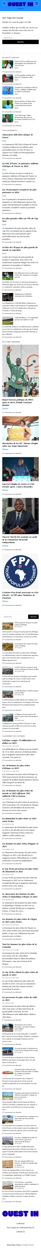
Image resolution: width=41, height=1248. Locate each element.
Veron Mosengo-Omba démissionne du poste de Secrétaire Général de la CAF (25, 117)
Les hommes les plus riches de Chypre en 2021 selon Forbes (19, 920)
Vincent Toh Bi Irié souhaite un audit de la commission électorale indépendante (19, 540)
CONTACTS (20, 1232)
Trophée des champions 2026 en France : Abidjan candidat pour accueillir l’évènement (26, 89)
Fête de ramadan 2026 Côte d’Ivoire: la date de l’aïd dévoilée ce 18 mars (26, 1163)
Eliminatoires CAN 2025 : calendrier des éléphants (23, 295)
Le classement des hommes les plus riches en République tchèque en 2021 (19, 895)
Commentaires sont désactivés (12, 72)
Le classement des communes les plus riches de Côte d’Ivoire (26, 1117)
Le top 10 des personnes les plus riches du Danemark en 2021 (20, 870)
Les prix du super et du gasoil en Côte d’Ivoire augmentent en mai (26, 1049)
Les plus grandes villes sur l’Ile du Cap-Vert (20, 219)
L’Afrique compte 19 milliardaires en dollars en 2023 (19, 741)
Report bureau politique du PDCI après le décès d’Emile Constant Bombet (17, 402)
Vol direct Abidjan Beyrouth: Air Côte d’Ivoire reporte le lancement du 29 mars (26, 1140)
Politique (5, 408)
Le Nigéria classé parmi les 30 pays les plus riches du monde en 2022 (26, 716)
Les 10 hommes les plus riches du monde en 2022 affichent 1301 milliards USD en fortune (17, 793)
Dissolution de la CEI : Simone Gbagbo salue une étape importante (20, 444)
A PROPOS (21, 1223)
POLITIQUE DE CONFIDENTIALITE (20, 1227)
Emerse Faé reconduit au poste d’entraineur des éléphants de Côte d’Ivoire (26, 63)
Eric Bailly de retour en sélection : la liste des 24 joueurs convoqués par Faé (27, 275)
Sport (16, 68)
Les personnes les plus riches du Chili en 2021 (19, 998)
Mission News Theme (13, 1245)
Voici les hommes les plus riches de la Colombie (19, 945)
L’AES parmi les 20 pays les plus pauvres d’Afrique (26, 624)
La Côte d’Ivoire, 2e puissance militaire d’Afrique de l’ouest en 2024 (20, 164)
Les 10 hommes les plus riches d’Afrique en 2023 (16, 766)
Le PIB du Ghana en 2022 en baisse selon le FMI (27, 692)
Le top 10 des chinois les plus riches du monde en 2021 (20, 973)
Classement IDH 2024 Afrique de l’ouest (17, 136)
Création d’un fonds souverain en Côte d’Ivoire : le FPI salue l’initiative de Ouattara (20, 595)
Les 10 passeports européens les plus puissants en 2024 (19, 191)
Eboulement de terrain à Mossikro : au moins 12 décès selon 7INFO (25, 1027)
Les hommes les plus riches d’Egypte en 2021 (20, 845)
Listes (4, 140)
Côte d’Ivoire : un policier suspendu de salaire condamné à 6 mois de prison (27, 1184)
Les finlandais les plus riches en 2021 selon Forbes (19, 820)
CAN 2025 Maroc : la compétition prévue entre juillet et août (26, 319)
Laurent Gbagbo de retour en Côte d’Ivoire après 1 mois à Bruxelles (18, 485)
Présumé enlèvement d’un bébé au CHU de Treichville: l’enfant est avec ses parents (27, 1095)
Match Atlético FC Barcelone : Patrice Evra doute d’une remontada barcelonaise (25, 103)
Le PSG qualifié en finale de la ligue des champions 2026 (25, 76)
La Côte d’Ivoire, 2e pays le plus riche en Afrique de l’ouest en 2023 (27, 668)
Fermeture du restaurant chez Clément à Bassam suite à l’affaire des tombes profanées (27, 1071)
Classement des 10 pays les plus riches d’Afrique (26, 645)
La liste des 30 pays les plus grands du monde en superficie (20, 248)
